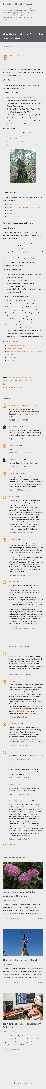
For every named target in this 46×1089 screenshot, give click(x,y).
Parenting (28, 380)
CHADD (9, 133)
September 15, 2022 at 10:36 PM (21, 453)
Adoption (13, 377)
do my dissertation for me (21, 711)
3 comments (14, 982)
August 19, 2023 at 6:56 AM (19, 490)
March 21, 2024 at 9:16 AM (19, 745)
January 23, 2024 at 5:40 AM (19, 646)
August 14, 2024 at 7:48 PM (19, 759)
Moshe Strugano (15, 427)
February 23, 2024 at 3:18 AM (20, 674)
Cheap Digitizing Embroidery (19, 801)
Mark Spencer (14, 723)
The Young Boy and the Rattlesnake (21, 959)
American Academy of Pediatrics (17, 142)
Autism (24, 377)
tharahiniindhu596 (15, 473)
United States (17, 387)
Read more (39, 918)
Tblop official (14, 784)
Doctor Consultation (18, 557)
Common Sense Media (14, 348)
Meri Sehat (13, 497)
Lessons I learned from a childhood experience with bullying (20, 894)
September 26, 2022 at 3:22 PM (20, 467)
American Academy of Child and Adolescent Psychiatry (25, 145)
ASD (19, 377)
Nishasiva (12, 582)
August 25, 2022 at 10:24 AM (19, 439)
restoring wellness (30, 414)
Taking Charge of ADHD (26, 97)
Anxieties (10, 210)
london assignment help (22, 664)
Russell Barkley (12, 97)
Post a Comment (9, 845)
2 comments (14, 1050)
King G (11, 752)
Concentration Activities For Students (22, 628)
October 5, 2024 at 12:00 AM (20, 778)
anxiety (19, 72)
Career (30, 377)
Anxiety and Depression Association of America (23, 207)
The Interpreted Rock (18, 3)
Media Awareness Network (16, 345)
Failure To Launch (10, 380)
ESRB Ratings (11, 357)
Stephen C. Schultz (15, 459)
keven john (13, 653)
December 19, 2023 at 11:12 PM (21, 532)
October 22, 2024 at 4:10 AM (20, 794)
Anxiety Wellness (13, 213)
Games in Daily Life (13, 360)
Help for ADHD (12, 139)
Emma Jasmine (14, 445)
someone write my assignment (28, 739)
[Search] (37, 4)
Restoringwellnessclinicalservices (21, 405)
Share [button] (5, 390)
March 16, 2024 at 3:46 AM (19, 717)
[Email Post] (4, 384)
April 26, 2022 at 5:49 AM (18, 420)
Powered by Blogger (24, 1083)
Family (20, 380)
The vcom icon (14, 766)
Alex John (12, 681)
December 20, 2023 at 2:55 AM (20, 575)
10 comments (14, 918)
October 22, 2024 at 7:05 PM (20, 839)
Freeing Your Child (13, 216)
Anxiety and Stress (13, 204)
